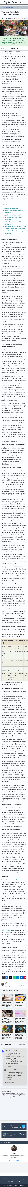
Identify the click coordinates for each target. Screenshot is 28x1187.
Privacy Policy (20, 1179)
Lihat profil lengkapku (14, 1160)
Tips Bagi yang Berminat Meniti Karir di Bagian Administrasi (7, 1005)
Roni (14, 1153)
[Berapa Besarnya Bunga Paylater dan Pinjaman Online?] (20, 1013)
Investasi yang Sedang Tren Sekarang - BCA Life (6, 1036)
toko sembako (19, 880)
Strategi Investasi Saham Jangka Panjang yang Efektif (7, 1021)
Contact (12, 1179)
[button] (23, 1044)
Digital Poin (10, 2)
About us (6, 1179)
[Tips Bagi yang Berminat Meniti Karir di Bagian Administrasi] (7, 997)
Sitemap (18, 1181)
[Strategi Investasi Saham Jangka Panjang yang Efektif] (7, 1013)
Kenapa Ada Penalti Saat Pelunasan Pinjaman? (19, 1036)
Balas (10, 1079)
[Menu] (2, 2)
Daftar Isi (14, 48)
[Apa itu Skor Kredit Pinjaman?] (20, 997)
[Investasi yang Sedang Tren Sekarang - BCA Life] (7, 1029)
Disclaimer (10, 1181)
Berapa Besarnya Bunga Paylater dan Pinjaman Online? (20, 1021)
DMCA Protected (19, 1185)
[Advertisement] (5, 1168)
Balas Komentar (10, 1082)
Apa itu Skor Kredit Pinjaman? (19, 1004)
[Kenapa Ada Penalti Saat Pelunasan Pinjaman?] (20, 1029)
